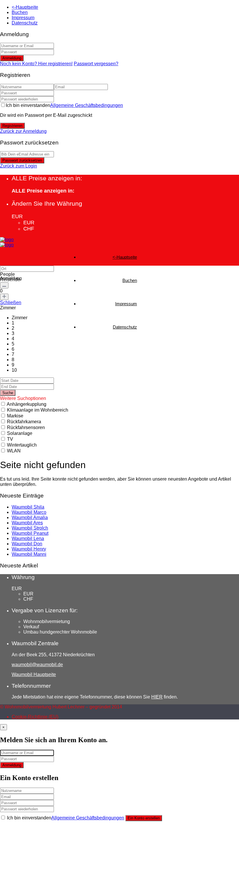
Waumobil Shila (28, 507)
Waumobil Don (27, 543)
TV (10, 439)
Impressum (23, 17)
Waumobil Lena (28, 538)
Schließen (10, 302)
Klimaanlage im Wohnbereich (37, 410)
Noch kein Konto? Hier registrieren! (36, 63)
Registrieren (12, 126)
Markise (15, 415)
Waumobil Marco (29, 512)
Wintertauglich (22, 444)
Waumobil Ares (27, 522)
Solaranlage (19, 433)
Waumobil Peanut (30, 533)
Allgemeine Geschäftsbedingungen (86, 105)
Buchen (20, 12)
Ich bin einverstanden (64, 105)
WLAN (14, 450)
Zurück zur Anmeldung (23, 131)
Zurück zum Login (18, 165)
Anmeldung (11, 58)
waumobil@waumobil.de (37, 664)
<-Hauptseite (25, 7)
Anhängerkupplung (26, 404)
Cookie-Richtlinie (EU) (35, 716)
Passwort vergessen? (96, 63)
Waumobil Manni (29, 554)
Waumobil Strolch (30, 527)
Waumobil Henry (29, 548)
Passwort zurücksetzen (22, 160)
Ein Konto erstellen (144, 818)
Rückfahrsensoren (26, 427)
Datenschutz (25, 22)
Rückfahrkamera (24, 421)
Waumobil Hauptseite (34, 674)
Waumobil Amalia (30, 517)
